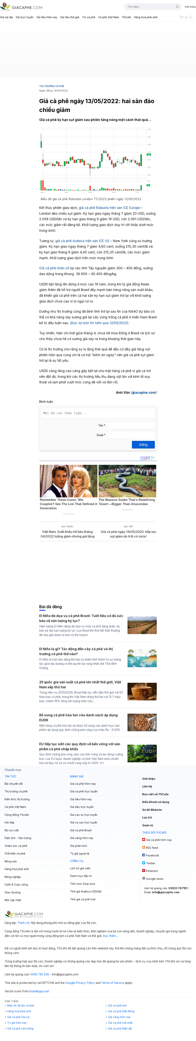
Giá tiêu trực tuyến (82, 806)
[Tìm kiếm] (176, 6)
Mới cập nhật (13, 900)
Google (70, 983)
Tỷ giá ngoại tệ (79, 853)
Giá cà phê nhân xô (54, 268)
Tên (101, 425)
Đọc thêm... (110, 936)
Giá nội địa (6, 17)
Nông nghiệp (13, 876)
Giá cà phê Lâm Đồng (20, 1028)
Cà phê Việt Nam (108, 17)
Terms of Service (112, 983)
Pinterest (152, 871)
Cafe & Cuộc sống (16, 884)
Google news (154, 878)
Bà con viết (12, 830)
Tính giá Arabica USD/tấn (86, 891)
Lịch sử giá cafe (80, 868)
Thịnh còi (23, 923)
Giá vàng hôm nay (81, 838)
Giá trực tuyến (24, 17)
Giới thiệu (190, 6)
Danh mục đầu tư (81, 875)
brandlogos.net (39, 991)
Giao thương (12, 892)
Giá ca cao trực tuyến (83, 822)
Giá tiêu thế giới (69, 17)
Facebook (152, 855)
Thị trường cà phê (51, 86)
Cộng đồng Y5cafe (17, 814)
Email (101, 435)
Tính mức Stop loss (82, 883)
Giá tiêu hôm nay (46, 17)
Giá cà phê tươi (117, 1005)
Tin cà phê (88, 17)
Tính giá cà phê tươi (83, 899)
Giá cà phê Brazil (80, 830)
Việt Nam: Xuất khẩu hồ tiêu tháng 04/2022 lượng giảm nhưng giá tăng (67, 534)
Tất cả (183, 17)
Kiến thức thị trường (17, 799)
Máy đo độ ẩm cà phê (20, 1005)
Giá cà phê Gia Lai (18, 1017)
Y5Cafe (126, 17)
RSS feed (152, 847)
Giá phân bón (78, 845)
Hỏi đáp (10, 822)
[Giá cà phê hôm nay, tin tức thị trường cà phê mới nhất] (21, 6)
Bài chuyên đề (14, 783)
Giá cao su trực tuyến (83, 814)
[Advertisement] (98, 51)
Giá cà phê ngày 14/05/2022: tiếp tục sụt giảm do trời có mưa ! (128, 534)
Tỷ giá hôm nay (17, 1022)
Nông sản (11, 861)
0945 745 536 (39, 974)
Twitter (150, 863)
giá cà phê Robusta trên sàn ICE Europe (109, 208)
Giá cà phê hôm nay (83, 783)
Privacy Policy (85, 983)
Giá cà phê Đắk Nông (121, 1011)
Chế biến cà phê (15, 853)
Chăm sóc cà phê (16, 845)
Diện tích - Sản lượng (18, 838)
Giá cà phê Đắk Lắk (120, 1028)
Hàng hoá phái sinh (146, 17)
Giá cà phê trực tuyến (84, 791)
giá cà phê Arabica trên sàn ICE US (82, 241)
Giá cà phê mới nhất (120, 1022)
